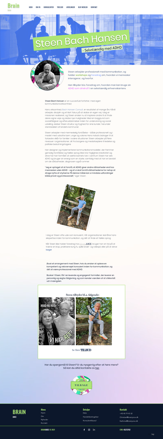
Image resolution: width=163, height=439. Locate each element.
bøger (49, 249)
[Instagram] (89, 429)
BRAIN (19, 412)
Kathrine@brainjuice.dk (129, 421)
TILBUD (86, 350)
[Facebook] (84, 429)
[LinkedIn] (94, 429)
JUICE (14, 417)
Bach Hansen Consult (72, 109)
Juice (9, 10)
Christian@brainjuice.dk (129, 417)
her (97, 368)
